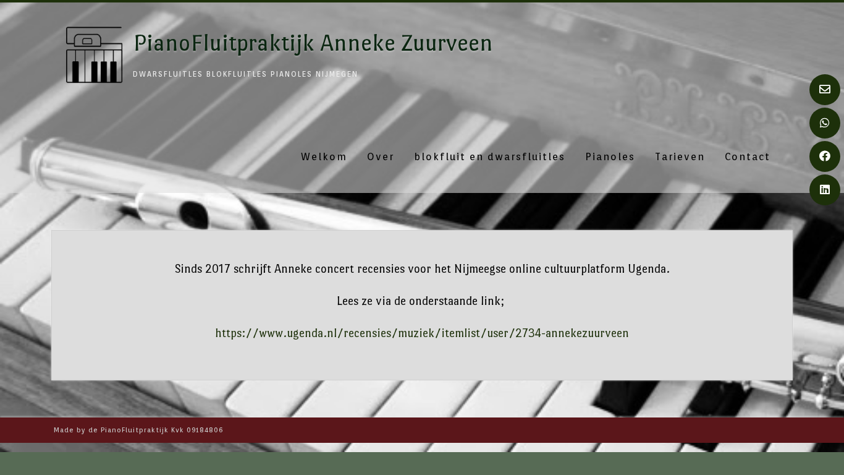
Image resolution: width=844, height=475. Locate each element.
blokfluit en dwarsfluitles (489, 157)
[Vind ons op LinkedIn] (824, 189)
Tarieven (680, 157)
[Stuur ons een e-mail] (824, 89)
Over (380, 157)
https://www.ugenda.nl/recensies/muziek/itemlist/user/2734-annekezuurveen (422, 333)
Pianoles (610, 157)
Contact (747, 157)
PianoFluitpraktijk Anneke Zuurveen (313, 42)
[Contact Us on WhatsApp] (824, 123)
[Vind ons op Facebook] (824, 156)
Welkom (324, 157)
